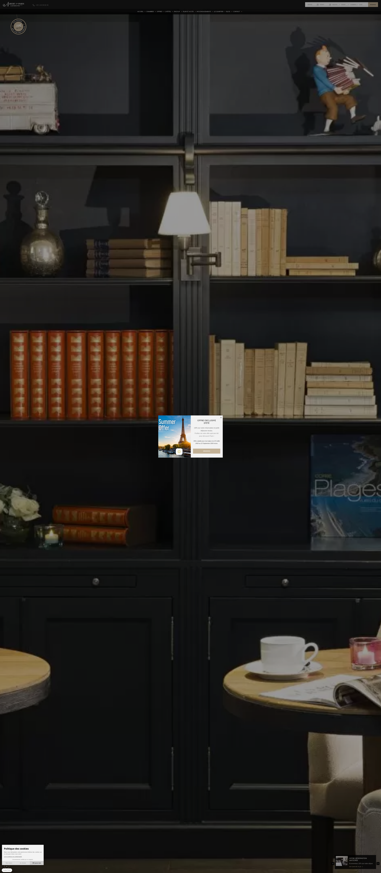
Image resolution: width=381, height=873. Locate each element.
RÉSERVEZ (206, 451)
